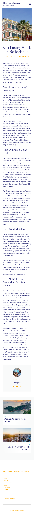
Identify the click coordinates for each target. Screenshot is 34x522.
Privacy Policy (8, 496)
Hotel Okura (24, 158)
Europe (6, 480)
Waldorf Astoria (12, 234)
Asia (5, 485)
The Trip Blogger (11, 3)
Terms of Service (9, 498)
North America (8, 483)
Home (5, 478)
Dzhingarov (25, 56)
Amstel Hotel (11, 95)
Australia (7, 487)
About (6, 489)
